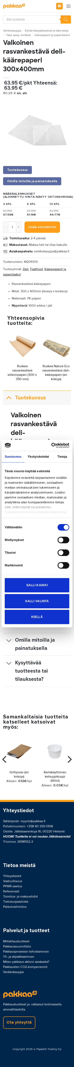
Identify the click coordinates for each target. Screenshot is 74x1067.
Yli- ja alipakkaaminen (18, 956)
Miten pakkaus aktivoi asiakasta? (26, 961)
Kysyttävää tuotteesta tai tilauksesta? (31, 671)
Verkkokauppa (12, 30)
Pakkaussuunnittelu (17, 946)
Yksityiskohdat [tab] (38, 456)
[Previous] (5, 767)
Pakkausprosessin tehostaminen (26, 951)
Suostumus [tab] (13, 456)
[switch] (63, 540)
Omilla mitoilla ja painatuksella (35, 644)
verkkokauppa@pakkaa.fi (51, 251)
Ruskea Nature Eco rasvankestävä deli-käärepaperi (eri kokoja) (56, 373)
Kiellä (37, 617)
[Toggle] (9, 398)
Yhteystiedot (12, 876)
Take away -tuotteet (18, 35)
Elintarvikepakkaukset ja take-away (46, 30)
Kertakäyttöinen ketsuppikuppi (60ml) (55, 776)
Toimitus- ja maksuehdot (20, 896)
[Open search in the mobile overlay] (37, 19)
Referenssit (11, 891)
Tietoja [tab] (62, 456)
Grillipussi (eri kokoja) (19, 774)
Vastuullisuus (12, 881)
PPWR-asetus (12, 886)
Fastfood (36, 269)
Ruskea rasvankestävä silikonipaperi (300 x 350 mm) (22, 373)
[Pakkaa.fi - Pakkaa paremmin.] (23, 6)
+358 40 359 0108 (40, 826)
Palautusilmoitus (15, 906)
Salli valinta (37, 601)
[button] (59, 6)
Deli (26, 269)
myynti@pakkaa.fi (33, 821)
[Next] (69, 767)
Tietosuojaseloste (15, 901)
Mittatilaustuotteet (16, 941)
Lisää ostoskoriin (42, 227)
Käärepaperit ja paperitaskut (52, 35)
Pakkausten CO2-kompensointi (25, 967)
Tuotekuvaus (30, 397)
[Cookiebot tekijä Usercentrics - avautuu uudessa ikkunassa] (52, 445)
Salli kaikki (37, 585)
